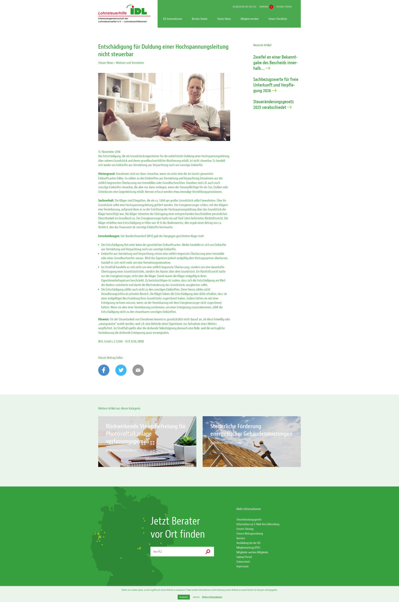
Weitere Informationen (212, 597)
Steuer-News (106, 63)
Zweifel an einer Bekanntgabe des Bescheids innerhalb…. (275, 62)
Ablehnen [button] (196, 597)
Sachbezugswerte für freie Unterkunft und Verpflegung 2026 (275, 85)
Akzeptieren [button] (184, 597)
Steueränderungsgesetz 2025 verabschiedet (273, 104)
